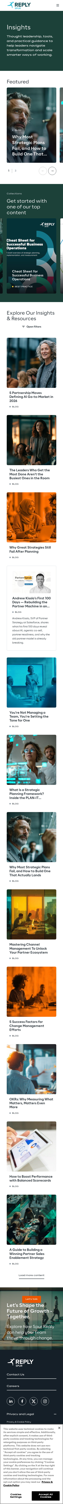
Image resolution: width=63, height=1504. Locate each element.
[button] (31, 1299)
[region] (31, 1464)
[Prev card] (43, 171)
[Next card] (52, 171)
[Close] (59, 1428)
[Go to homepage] (19, 5)
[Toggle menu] (57, 5)
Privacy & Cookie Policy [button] (19, 1422)
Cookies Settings (16, 1495)
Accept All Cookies (46, 1495)
